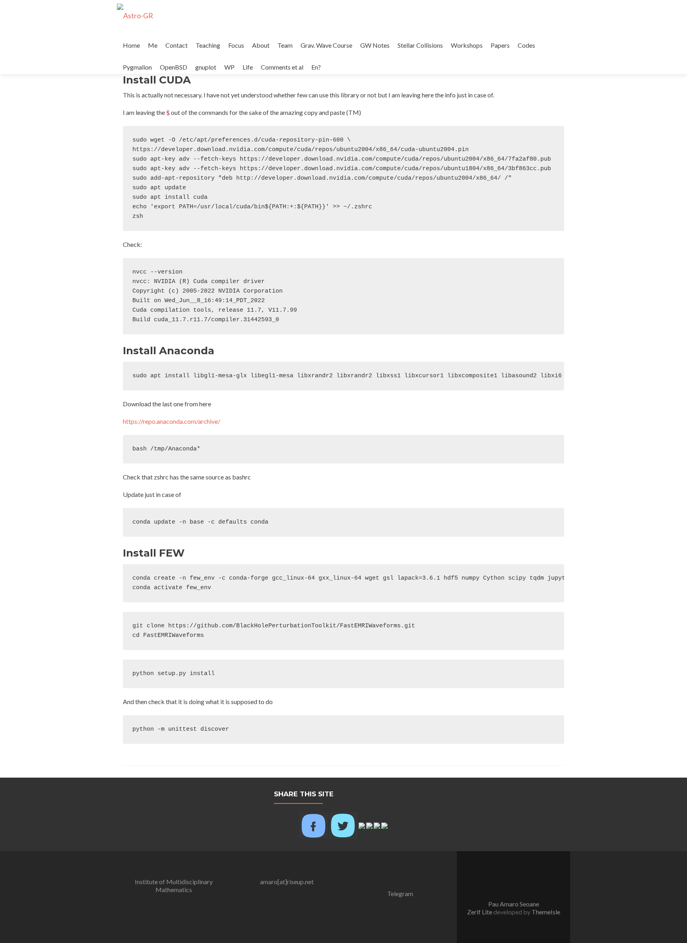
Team (285, 45)
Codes (526, 45)
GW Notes (375, 45)
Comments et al (282, 67)
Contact (176, 45)
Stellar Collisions (420, 45)
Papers (500, 45)
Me (152, 45)
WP (229, 67)
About (261, 45)
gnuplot (205, 67)
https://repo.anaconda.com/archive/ (171, 421)
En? (316, 67)
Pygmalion (137, 67)
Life (248, 67)
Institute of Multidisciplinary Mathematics (174, 885)
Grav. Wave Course (326, 45)
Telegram (400, 893)
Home (131, 45)
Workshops (467, 45)
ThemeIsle (546, 912)
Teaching (208, 45)
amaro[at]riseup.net (287, 881)
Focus (236, 45)
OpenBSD (173, 67)
